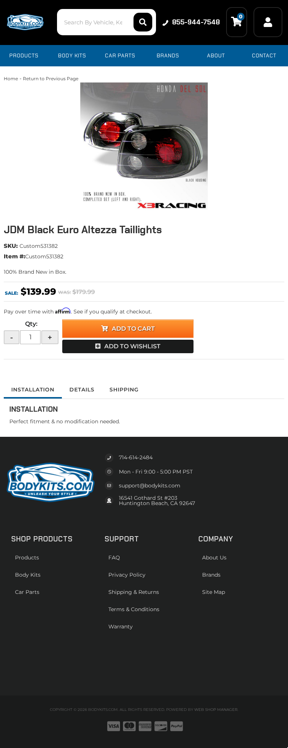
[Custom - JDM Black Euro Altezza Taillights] (144, 146)
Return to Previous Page (50, 78)
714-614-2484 (136, 457)
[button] (106, 22)
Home (11, 78)
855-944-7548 (196, 22)
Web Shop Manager (215, 709)
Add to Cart (133, 328)
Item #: (14, 256)
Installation (32, 389)
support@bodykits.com (149, 485)
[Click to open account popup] (268, 22)
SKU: (11, 245)
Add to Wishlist (132, 346)
